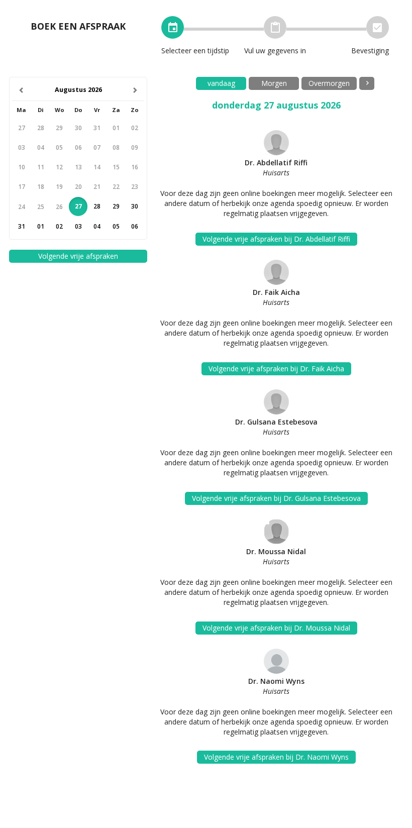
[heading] (78, 90)
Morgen (274, 83)
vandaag (221, 83)
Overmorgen (329, 83)
